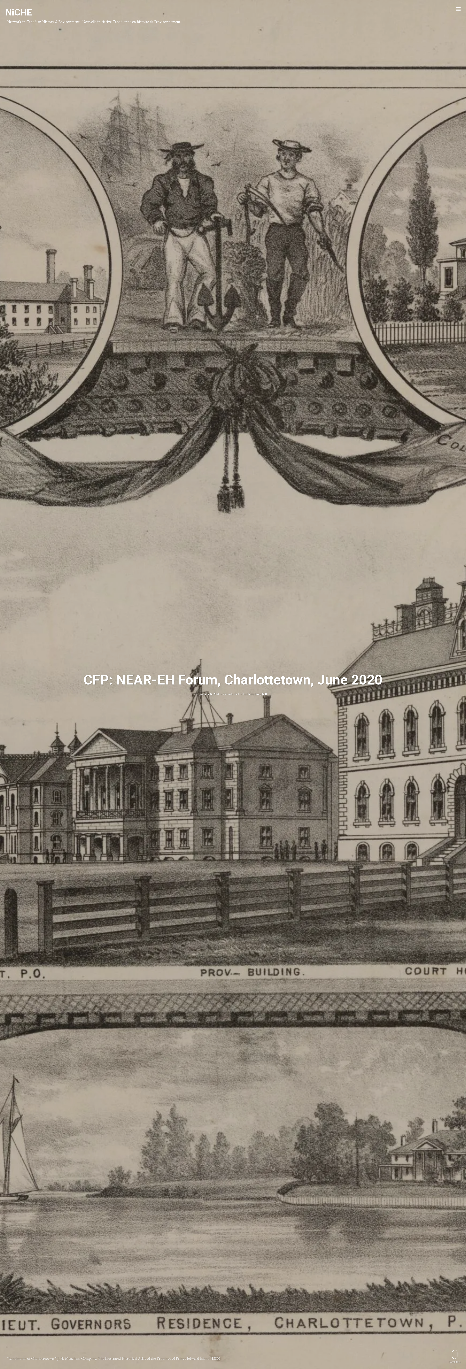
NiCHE (18, 12)
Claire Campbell (256, 694)
